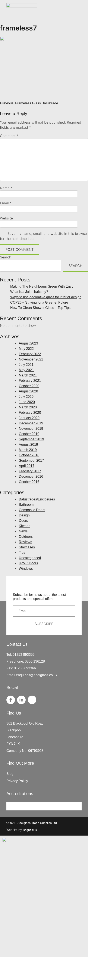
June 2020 (27, 402)
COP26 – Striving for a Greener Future (39, 302)
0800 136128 (35, 661)
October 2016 (29, 482)
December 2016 (31, 476)
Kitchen (24, 526)
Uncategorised (30, 558)
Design (24, 515)
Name (6, 188)
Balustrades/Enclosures (37, 499)
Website (6, 218)
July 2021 (26, 364)
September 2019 (31, 439)
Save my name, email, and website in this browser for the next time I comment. (44, 236)
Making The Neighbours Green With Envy (41, 286)
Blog (9, 773)
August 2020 (28, 391)
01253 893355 (24, 654)
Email (6, 203)
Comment (9, 136)
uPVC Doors (28, 563)
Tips (22, 552)
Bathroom (26, 504)
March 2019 (28, 450)
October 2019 (29, 434)
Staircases (27, 547)
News (23, 531)
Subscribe (44, 624)
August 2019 (28, 444)
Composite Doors (32, 510)
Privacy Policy (17, 781)
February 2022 (30, 354)
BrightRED (30, 830)
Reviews (25, 542)
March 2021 (28, 375)
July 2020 (26, 396)
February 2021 (30, 380)
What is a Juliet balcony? (29, 292)
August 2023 (28, 343)
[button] (79, 12)
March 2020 (28, 407)
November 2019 (31, 428)
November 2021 (31, 359)
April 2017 (26, 466)
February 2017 (30, 471)
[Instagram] (32, 700)
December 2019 (31, 423)
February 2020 (30, 412)
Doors (23, 520)
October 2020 (29, 386)
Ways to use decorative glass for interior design (45, 297)
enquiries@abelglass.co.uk (36, 675)
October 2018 (29, 455)
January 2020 (29, 418)
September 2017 (31, 460)
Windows (26, 568)
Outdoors (26, 536)
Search (5, 257)
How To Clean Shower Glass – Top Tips (40, 308)
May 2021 (26, 370)
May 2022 (26, 348)
